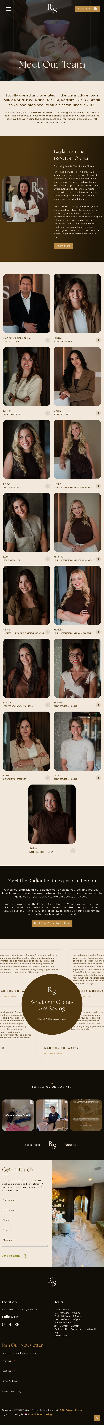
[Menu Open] (8, 9)
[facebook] (10, 1326)
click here (36, 1181)
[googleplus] (17, 1326)
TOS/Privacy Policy (71, 1410)
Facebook (72, 1145)
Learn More (64, 246)
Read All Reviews (48, 1019)
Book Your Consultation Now (52, 923)
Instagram (32, 1145)
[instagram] (3, 1326)
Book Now (84, 9)
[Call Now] (97, 1418)
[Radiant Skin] (52, 9)
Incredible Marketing (39, 1415)
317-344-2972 (19, 1181)
